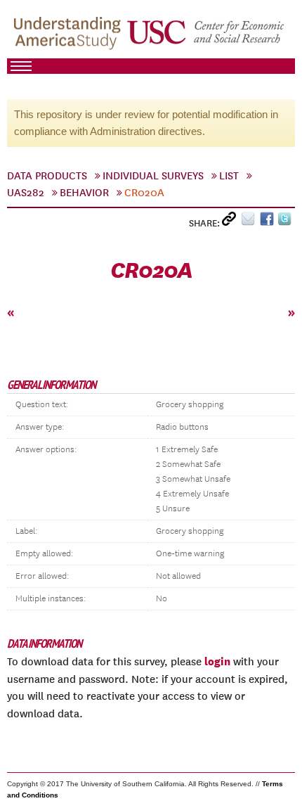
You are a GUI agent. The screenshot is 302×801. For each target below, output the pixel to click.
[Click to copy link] (231, 222)
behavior (84, 192)
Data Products (47, 175)
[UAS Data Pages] (69, 36)
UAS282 (25, 192)
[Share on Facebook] (268, 222)
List (229, 175)
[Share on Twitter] (286, 222)
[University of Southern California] (206, 36)
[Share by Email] (250, 222)
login (217, 661)
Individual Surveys (153, 175)
